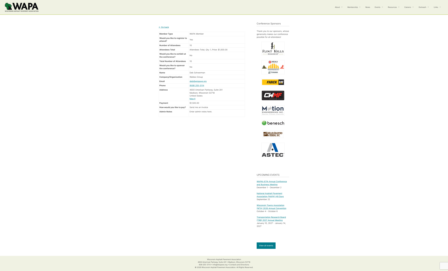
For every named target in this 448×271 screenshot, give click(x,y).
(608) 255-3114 (197, 85)
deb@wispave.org (198, 81)
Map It (192, 99)
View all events (266, 245)
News (367, 7)
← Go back (164, 27)
